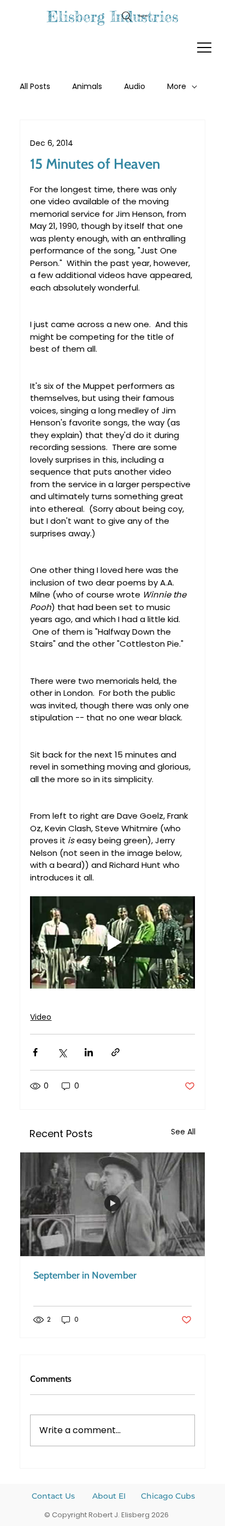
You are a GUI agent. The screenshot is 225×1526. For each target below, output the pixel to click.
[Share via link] (115, 1052)
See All (183, 1131)
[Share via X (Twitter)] (62, 1052)
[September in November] (112, 1204)
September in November (85, 1275)
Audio (134, 86)
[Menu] (204, 47)
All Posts (35, 86)
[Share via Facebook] (35, 1052)
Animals (87, 86)
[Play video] (112, 942)
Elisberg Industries (113, 16)
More (176, 86)
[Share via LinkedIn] (89, 1052)
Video (40, 1017)
